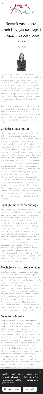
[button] (3, 3)
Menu (40, 3)
